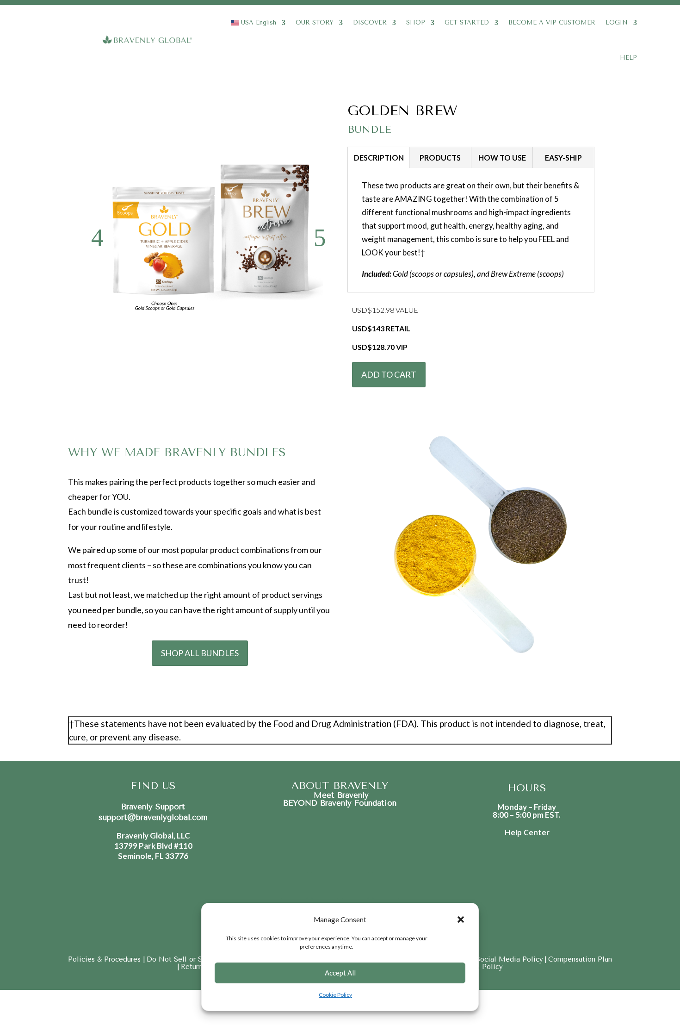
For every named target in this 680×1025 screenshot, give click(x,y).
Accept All (340, 973)
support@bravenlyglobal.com (153, 817)
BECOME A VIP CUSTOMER (551, 22)
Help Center (527, 832)
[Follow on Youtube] (385, 885)
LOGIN (617, 22)
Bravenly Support (153, 806)
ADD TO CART (388, 374)
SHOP (415, 22)
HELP (628, 57)
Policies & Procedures (105, 959)
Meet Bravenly (340, 795)
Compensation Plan (580, 959)
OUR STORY (315, 22)
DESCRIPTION (379, 157)
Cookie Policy (335, 994)
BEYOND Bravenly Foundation (339, 803)
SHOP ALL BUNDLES (200, 653)
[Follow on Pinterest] (355, 885)
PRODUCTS (440, 157)
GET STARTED (467, 22)
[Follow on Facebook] (294, 885)
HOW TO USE (502, 157)
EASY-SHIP (563, 157)
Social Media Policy (509, 959)
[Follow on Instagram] (324, 885)
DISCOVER (370, 22)
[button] (460, 919)
